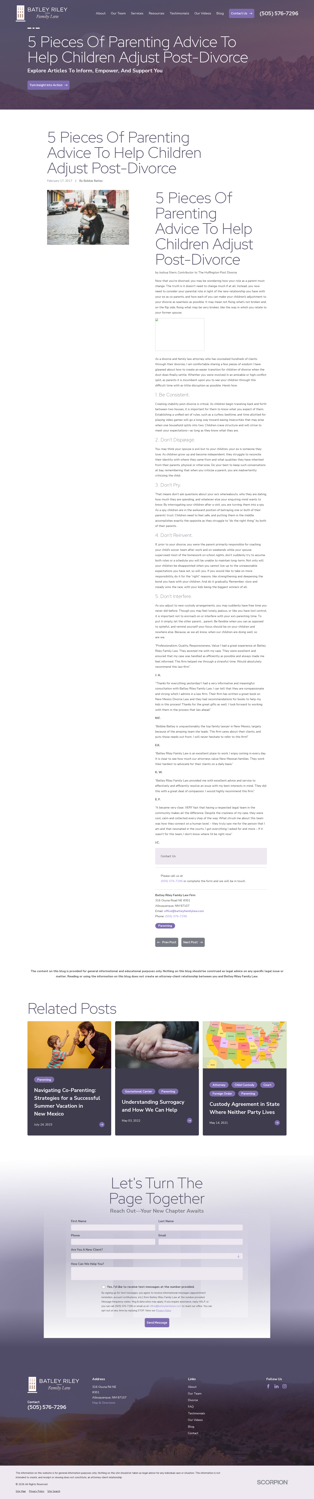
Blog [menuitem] (220, 13)
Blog (191, 1427)
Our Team (194, 1394)
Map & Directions (103, 1403)
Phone (75, 1235)
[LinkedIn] (276, 1386)
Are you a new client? (87, 1250)
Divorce (193, 1400)
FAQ (191, 1407)
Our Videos (195, 1420)
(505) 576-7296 (279, 13)
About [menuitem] (101, 13)
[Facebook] (268, 1386)
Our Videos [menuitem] (202, 13)
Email (162, 1235)
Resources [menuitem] (156, 13)
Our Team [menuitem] (118, 13)
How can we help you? (87, 1264)
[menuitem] (21, 1491)
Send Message (157, 1322)
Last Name (166, 1221)
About (192, 1387)
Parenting (165, 926)
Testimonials (196, 1413)
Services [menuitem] (137, 13)
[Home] (41, 13)
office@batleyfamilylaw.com (184, 911)
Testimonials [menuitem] (179, 13)
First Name (78, 1221)
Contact (193, 1433)
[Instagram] (284, 1386)
